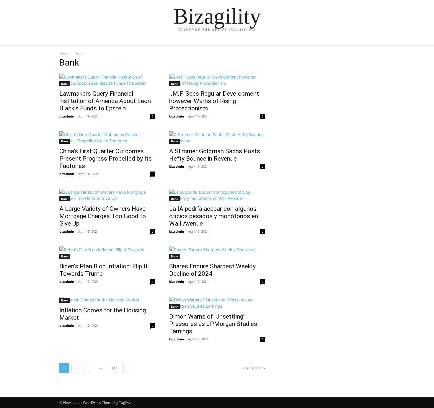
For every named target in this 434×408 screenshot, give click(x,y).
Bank (64, 83)
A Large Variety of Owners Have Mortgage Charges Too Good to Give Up (102, 216)
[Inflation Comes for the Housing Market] (107, 300)
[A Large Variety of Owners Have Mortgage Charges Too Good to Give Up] (107, 195)
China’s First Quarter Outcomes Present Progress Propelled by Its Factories (105, 158)
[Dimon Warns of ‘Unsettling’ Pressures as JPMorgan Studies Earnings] (217, 303)
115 (114, 368)
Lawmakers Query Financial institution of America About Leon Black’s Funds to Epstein (105, 101)
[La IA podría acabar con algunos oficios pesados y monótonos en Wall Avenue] (217, 195)
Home (64, 53)
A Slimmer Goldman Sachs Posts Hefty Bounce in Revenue (214, 155)
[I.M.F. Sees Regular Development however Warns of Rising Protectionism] (217, 80)
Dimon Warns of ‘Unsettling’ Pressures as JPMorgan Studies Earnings (213, 324)
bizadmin (66, 116)
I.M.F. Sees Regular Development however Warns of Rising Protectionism (214, 101)
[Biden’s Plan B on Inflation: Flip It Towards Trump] (107, 253)
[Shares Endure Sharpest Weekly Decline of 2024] (217, 253)
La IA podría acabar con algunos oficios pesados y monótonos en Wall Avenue (213, 216)
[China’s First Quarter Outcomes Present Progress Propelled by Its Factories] (107, 137)
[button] (367, 46)
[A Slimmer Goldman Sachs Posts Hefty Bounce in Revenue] (217, 137)
